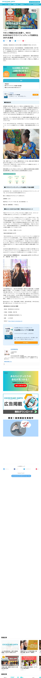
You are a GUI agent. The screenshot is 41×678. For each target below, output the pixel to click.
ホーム (5, 7)
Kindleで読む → (26, 342)
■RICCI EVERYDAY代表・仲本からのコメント (12, 87)
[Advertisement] (21, 450)
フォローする (22, 476)
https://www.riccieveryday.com (15, 321)
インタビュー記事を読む (8, 4)
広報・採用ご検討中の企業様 (34, 1)
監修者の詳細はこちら (8, 361)
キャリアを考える (29, 4)
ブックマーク (19, 40)
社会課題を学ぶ (22, 4)
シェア (12, 40)
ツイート (6, 40)
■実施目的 (6, 83)
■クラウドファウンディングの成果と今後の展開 (12, 85)
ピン (25, 40)
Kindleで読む (35, 94)
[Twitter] (4, 364)
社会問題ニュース (10, 7)
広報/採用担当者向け (36, 4)
